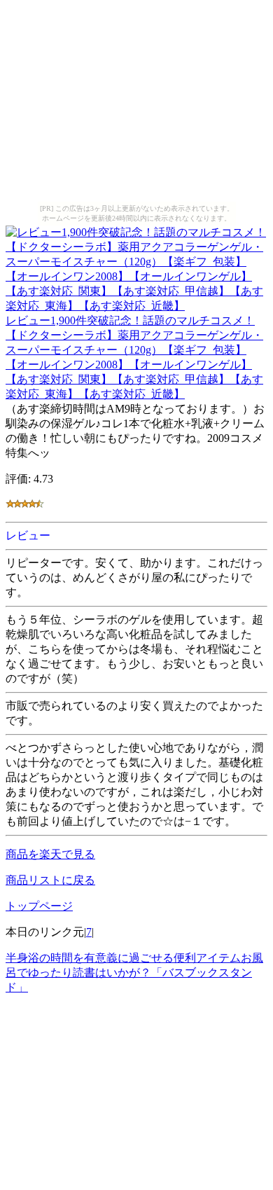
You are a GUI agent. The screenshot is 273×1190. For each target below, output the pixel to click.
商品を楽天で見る (50, 854)
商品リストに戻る (50, 880)
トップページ (39, 906)
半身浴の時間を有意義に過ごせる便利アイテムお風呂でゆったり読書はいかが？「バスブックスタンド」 (134, 972)
